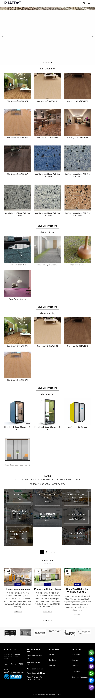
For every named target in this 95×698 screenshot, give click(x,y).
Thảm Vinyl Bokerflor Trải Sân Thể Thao (35, 678)
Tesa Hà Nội (76, 533)
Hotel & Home (64, 480)
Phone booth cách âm (35, 669)
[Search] (84, 3)
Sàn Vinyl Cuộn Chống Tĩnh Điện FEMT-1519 (17, 214)
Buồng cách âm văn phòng (34, 657)
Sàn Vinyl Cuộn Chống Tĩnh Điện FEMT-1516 (47, 214)
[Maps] (91, 687)
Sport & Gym (58, 484)
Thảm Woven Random (17, 299)
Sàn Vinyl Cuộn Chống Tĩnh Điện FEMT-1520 (77, 175)
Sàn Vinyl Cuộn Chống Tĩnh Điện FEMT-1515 (77, 214)
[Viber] (91, 666)
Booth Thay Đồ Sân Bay (77, 427)
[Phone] (91, 652)
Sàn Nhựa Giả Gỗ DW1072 (47, 138)
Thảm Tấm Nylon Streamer (47, 265)
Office (77, 480)
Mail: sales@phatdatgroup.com (14, 671)
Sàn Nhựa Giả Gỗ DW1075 (17, 101)
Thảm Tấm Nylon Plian (17, 265)
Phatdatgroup (43, 694)
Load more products (47, 226)
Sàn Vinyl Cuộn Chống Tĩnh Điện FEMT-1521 (47, 175)
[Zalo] (91, 659)
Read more (18, 611)
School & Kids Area (40, 484)
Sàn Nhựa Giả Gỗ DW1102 (47, 101)
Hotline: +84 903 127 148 (13, 664)
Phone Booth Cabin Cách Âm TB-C (17, 466)
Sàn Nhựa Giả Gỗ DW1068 (77, 138)
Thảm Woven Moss (77, 265)
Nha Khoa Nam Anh (76, 515)
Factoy (24, 480)
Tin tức (18, 584)
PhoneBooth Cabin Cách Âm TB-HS (17, 428)
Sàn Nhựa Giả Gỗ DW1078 (77, 101)
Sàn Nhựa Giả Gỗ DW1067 (17, 174)
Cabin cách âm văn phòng (34, 663)
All (16, 480)
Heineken (18, 495)
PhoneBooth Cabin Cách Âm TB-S (47, 428)
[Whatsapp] (91, 673)
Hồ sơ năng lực (77, 654)
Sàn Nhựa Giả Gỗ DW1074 (17, 138)
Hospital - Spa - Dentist (42, 480)
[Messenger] (91, 680)
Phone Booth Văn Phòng (18, 589)
